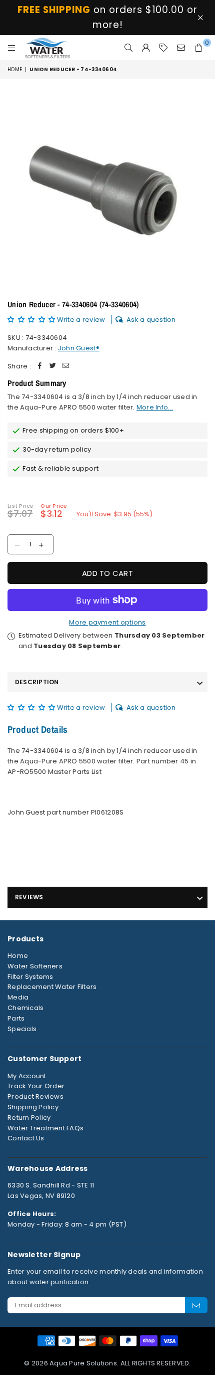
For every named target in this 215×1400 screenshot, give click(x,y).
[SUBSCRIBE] (196, 1305)
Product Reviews (36, 1096)
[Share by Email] (66, 366)
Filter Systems (31, 976)
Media (18, 997)
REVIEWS (29, 897)
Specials (22, 1029)
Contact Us (26, 1138)
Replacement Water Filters (52, 986)
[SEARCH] (129, 47)
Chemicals (26, 1008)
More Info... (154, 407)
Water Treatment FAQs (46, 1128)
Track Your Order (36, 1086)
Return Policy (29, 1117)
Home (15, 69)
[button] (32, 319)
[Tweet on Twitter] (53, 366)
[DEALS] (163, 47)
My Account (27, 1076)
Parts (16, 1018)
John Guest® (79, 348)
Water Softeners (35, 966)
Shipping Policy (33, 1107)
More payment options (107, 622)
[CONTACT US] (181, 47)
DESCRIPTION (37, 682)
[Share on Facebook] (40, 366)
